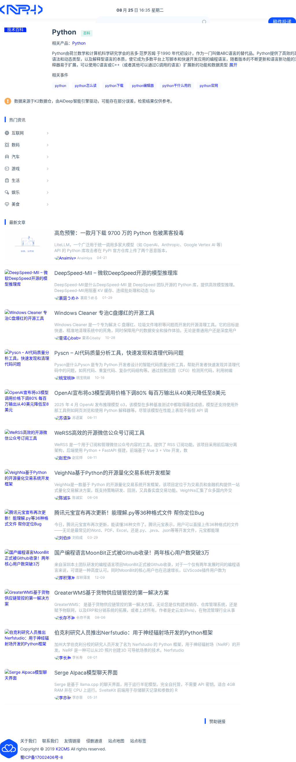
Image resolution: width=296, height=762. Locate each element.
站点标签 (138, 740)
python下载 (114, 85)
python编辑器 (143, 85)
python (60, 85)
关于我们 (28, 740)
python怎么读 (86, 85)
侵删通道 (94, 740)
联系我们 (50, 740)
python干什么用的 (176, 85)
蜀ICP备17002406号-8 (41, 757)
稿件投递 (282, 22)
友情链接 (72, 740)
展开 (233, 64)
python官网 (209, 85)
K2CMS (63, 748)
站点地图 (116, 740)
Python (79, 43)
